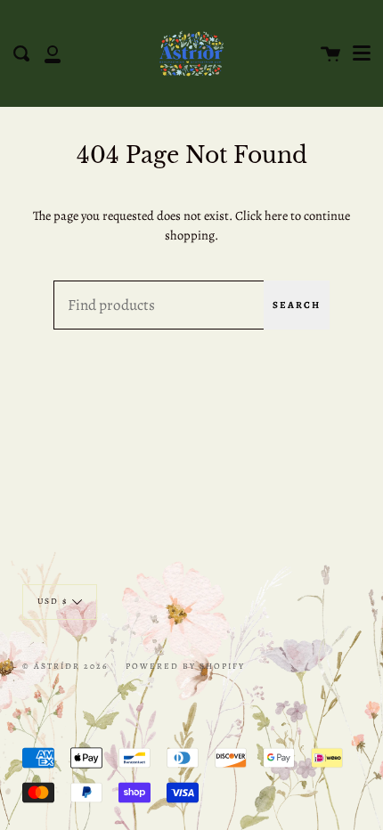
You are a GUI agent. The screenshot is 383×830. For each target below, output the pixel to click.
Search (297, 305)
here (276, 215)
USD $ (52, 600)
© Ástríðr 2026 (65, 665)
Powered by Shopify (185, 665)
